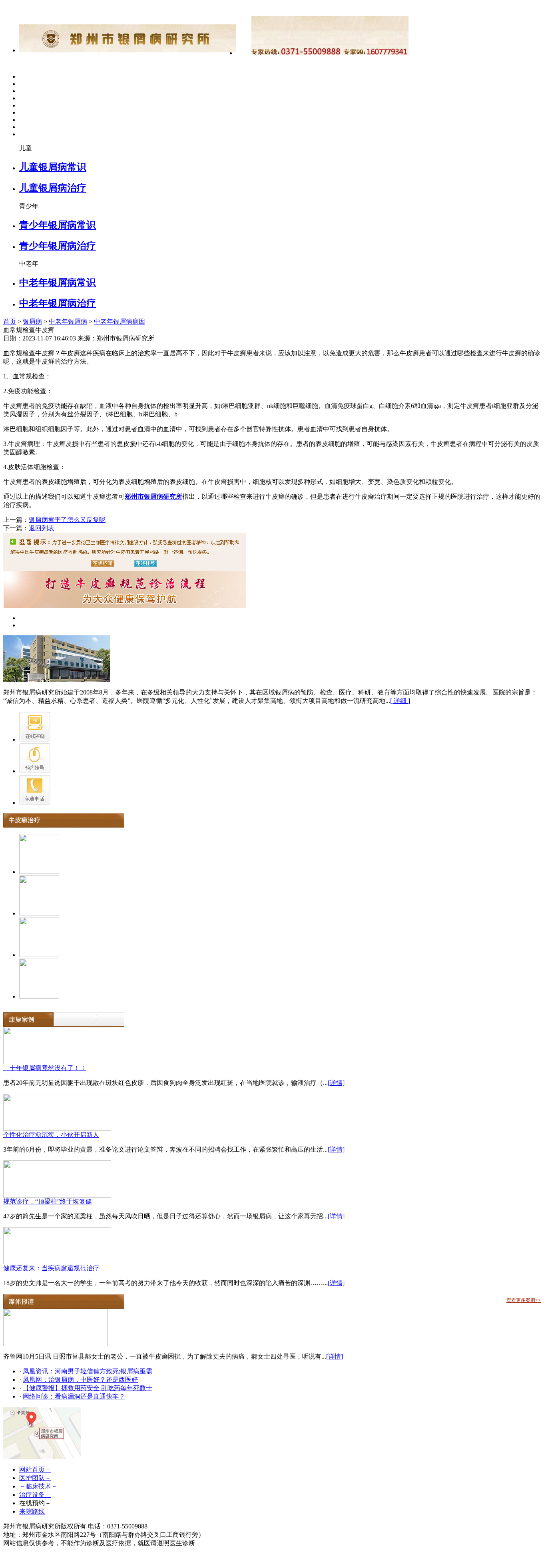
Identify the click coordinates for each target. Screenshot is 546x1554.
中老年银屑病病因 (119, 321)
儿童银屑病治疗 (52, 188)
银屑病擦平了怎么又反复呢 (67, 519)
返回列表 (41, 528)
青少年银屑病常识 (57, 225)
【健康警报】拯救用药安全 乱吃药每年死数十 (87, 1388)
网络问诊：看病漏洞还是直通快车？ (74, 1396)
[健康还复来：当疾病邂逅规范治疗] (57, 1262)
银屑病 (32, 321)
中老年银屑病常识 (57, 282)
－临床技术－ (38, 1486)
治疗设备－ (35, 1494)
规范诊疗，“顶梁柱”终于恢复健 (47, 1201)
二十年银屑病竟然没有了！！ (44, 1068)
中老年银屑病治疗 (57, 303)
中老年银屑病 (68, 321)
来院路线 (32, 1511)
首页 (9, 321)
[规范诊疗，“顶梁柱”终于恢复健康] (57, 1195)
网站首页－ (35, 1469)
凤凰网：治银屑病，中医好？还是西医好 (80, 1379)
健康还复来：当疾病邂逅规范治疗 (51, 1268)
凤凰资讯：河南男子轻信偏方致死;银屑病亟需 (87, 1371)
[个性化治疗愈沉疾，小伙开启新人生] (57, 1128)
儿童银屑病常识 (52, 167)
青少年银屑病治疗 (57, 246)
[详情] (336, 1082)
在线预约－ (35, 1503)
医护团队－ (35, 1477)
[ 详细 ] (400, 700)
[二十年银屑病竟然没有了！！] (57, 1062)
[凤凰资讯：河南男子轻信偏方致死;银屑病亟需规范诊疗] (55, 1344)
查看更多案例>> (523, 1300)
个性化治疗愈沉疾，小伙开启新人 (51, 1134)
